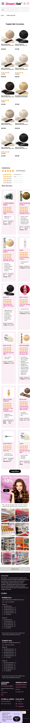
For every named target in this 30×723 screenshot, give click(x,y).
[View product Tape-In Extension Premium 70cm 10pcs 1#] (8, 295)
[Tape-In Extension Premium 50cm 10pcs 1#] (21, 36)
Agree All (17, 719)
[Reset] (27, 10)
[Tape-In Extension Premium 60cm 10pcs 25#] (7, 60)
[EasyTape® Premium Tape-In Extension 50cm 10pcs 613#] (21, 88)
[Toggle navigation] (3, 4)
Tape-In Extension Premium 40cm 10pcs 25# (7, 148)
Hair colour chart (6, 703)
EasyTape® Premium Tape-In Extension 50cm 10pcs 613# (21, 96)
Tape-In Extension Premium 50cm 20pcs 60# (7, 45)
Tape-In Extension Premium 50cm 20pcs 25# (21, 124)
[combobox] (15, 10)
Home (2, 15)
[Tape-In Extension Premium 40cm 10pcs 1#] (21, 139)
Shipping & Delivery (21, 684)
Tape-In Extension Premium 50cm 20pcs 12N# (6, 124)
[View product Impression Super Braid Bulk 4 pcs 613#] (8, 248)
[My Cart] (28, 3)
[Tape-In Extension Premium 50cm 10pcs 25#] (21, 60)
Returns (18, 689)
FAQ (2, 694)
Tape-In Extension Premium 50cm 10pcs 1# (21, 45)
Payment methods (21, 687)
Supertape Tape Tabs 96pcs (8, 353)
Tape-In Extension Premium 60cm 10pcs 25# (7, 69)
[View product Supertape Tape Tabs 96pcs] (8, 344)
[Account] (24, 3)
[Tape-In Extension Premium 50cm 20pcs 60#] (7, 36)
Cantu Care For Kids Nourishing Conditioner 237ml (8, 410)
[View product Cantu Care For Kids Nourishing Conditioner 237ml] (8, 398)
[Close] (3, 10)
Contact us (4, 692)
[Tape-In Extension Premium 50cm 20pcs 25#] (21, 115)
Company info (20, 691)
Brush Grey (6, 450)
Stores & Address (6, 701)
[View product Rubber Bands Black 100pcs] (8, 201)
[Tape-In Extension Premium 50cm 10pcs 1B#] (7, 88)
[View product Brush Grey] (8, 442)
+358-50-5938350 (9, 645)
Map (23, 599)
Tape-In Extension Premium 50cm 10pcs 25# (21, 69)
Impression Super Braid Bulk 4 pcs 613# (8, 259)
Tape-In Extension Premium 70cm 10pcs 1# (8, 306)
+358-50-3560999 (9, 602)
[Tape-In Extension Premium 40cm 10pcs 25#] (7, 139)
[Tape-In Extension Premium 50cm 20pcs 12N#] (7, 115)
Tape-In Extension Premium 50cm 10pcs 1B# (7, 96)
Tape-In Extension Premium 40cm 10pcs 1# (21, 148)
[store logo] (14, 3)
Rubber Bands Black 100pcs (8, 212)
